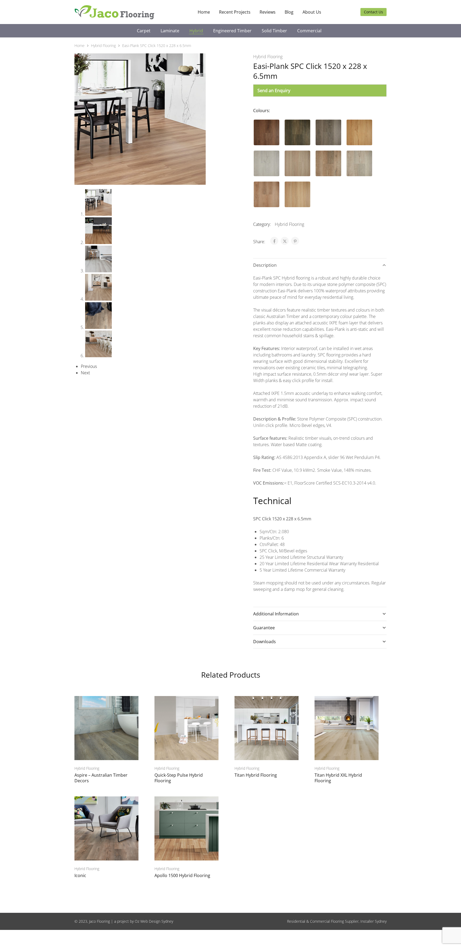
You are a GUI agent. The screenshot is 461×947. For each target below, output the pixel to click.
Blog (289, 12)
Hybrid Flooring (103, 45)
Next (85, 373)
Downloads (264, 642)
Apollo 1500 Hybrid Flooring (182, 875)
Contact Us (373, 11)
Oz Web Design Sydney (154, 921)
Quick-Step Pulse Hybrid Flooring (178, 778)
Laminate (170, 31)
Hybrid (196, 31)
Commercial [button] (309, 31)
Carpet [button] (143, 31)
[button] (266, 132)
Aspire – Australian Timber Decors (101, 778)
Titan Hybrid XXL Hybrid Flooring (338, 778)
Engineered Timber (232, 31)
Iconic (80, 875)
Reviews (268, 12)
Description (265, 265)
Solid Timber (274, 31)
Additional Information (276, 614)
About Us (312, 12)
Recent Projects (235, 12)
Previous (89, 366)
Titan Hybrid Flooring (256, 775)
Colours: (261, 110)
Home (204, 12)
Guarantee (264, 628)
